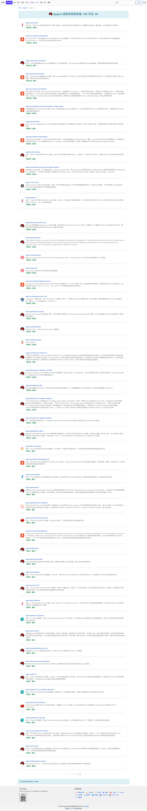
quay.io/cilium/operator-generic (36, 761)
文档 (41, 2)
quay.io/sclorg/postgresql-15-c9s (36, 296)
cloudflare (90, 792)
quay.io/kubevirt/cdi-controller (35, 718)
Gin (73, 808)
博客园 (96, 795)
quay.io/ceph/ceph (31, 268)
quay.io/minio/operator (33, 600)
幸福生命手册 (81, 792)
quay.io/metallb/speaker (33, 327)
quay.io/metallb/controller (34, 385)
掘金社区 (88, 795)
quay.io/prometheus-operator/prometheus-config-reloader (45, 106)
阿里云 (99, 792)
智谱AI (106, 792)
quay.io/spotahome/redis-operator (37, 518)
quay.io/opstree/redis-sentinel (35, 702)
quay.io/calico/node (32, 746)
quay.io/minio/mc (31, 197)
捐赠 (48, 2)
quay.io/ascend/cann (32, 487)
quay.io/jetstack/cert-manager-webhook (39, 418)
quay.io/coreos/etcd (32, 182)
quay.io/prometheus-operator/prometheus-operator (42, 167)
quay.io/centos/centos (33, 152)
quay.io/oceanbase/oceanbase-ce (36, 353)
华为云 (114, 792)
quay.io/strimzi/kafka (32, 572)
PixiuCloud (105, 795)
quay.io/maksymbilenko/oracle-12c (37, 648)
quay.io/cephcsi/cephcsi (33, 255)
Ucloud (122, 792)
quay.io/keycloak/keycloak (34, 559)
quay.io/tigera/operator (33, 238)
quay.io (25, 8)
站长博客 (86, 806)
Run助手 (32, 2)
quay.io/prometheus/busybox (35, 74)
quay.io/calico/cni (31, 674)
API (45, 2)
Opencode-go (115, 795)
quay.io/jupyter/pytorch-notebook (36, 503)
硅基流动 (80, 797)
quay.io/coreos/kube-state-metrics (37, 731)
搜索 (139, 2)
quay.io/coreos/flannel (33, 474)
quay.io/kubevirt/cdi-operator (35, 615)
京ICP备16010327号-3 (76, 806)
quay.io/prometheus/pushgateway (36, 531)
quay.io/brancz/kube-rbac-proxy (36, 222)
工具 (26, 2)
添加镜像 (9, 2)
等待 (22, 2)
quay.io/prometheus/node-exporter (37, 36)
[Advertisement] (69, 53)
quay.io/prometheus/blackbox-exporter (38, 281)
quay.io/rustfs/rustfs (32, 585)
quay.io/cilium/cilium (32, 548)
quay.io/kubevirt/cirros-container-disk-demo (40, 689)
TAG (14, 2)
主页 (2, 3)
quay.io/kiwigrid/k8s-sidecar (35, 431)
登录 (144, 2)
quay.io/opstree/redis (32, 121)
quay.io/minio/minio (32, 23)
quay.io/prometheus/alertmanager (37, 137)
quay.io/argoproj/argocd (33, 340)
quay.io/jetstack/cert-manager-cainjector (39, 398)
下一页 (79, 774)
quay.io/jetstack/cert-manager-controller (39, 370)
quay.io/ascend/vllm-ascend (34, 311)
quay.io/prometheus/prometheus (36, 89)
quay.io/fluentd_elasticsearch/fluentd (38, 661)
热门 (18, 2)
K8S (37, 2)
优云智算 (80, 795)
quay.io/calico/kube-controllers (36, 61)
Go (70, 808)
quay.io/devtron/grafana (33, 446)
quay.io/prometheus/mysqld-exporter (38, 459)
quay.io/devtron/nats (32, 631)
